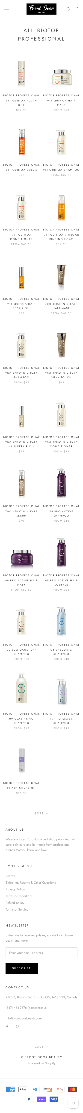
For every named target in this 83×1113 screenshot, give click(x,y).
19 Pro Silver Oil (21, 788)
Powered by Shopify (41, 1063)
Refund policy (15, 902)
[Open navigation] (6, 9)
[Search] (69, 9)
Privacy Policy (15, 889)
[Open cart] (77, 9)
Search (10, 875)
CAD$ (39, 1047)
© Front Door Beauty (41, 1057)
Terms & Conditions (19, 896)
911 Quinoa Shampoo (61, 170)
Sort (39, 813)
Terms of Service (17, 909)
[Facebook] (7, 1026)
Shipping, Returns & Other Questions (31, 882)
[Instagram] (17, 1026)
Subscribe (21, 968)
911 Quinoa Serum (21, 170)
